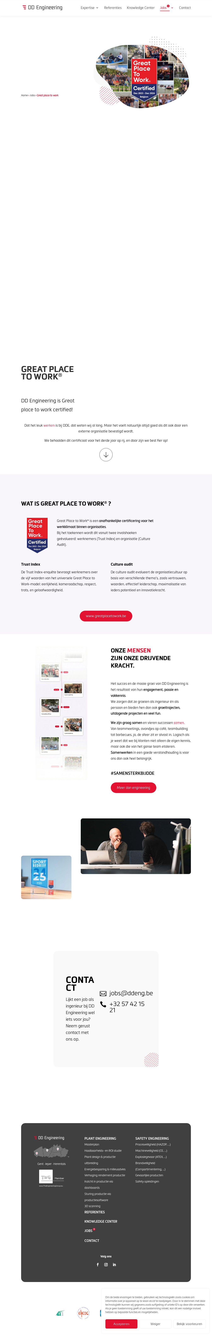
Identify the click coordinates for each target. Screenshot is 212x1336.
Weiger (155, 1324)
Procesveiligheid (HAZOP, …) (153, 1144)
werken (49, 425)
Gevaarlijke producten (149, 1175)
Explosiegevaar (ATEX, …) (151, 1157)
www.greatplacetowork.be (106, 616)
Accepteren (121, 1324)
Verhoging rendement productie (104, 1175)
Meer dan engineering (133, 788)
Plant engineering (100, 1138)
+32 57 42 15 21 (127, 1007)
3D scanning (92, 1206)
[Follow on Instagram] (106, 1264)
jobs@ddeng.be (131, 993)
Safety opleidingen (147, 1181)
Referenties (94, 1212)
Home (24, 95)
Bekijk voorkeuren (189, 1324)
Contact (91, 1241)
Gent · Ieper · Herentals (51, 1164)
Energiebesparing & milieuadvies (104, 1169)
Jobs (32, 95)
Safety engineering (152, 1138)
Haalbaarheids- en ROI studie (103, 1150)
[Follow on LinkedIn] (114, 1264)
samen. (179, 723)
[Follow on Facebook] (97, 1264)
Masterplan (91, 1144)
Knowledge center (100, 1221)
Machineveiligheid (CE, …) (151, 1150)
